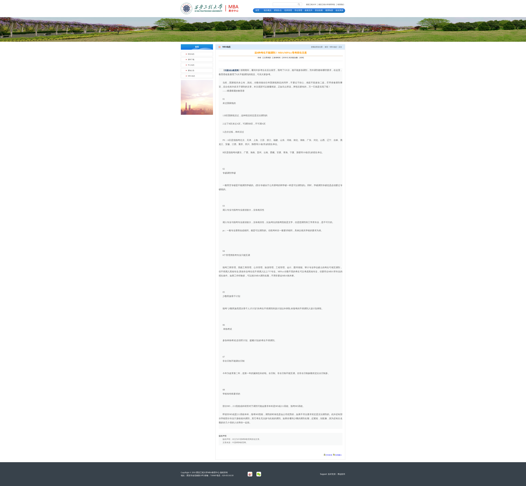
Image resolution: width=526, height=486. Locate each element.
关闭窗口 (338, 455)
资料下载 (191, 60)
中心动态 (191, 65)
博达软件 (341, 474)
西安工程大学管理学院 (326, 4)
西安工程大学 (311, 4)
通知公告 (191, 70)
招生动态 (191, 54)
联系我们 (341, 4)
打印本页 (329, 455)
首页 (326, 47)
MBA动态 (191, 76)
